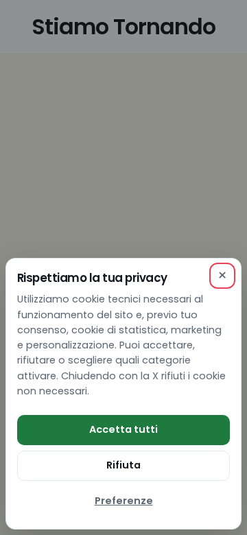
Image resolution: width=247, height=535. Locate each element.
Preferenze (124, 501)
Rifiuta (123, 465)
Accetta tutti (123, 429)
